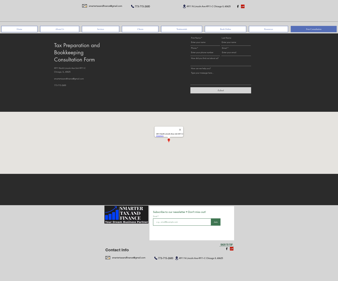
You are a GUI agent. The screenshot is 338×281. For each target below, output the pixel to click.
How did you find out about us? (205, 58)
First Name (196, 38)
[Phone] (132, 6)
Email (224, 48)
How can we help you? (201, 68)
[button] (59, 29)
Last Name (226, 38)
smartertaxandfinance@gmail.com (105, 6)
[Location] (184, 6)
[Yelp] (243, 6)
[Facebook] (238, 6)
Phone (194, 48)
